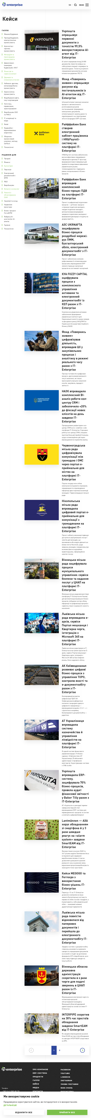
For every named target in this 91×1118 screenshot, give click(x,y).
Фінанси (7, 162)
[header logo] (12, 6)
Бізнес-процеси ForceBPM (10, 211)
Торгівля (7, 225)
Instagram (66, 1080)
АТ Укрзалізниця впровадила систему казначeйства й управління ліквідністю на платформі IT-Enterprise (73, 734)
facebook (66, 1070)
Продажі (7, 158)
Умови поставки (69, 1084)
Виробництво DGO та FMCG (11, 113)
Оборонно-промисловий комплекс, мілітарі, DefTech (11, 139)
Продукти (38, 1077)
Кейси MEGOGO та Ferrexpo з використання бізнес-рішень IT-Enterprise (74, 880)
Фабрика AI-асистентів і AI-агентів (9, 218)
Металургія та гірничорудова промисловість (9, 56)
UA (70, 5)
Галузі (36, 1080)
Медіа (36, 1088)
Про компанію (40, 1069)
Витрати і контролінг (11, 189)
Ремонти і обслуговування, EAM (10, 194)
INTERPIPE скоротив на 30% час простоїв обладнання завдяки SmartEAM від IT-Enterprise (75, 1022)
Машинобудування (11, 34)
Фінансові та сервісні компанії (10, 72)
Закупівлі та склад (10, 201)
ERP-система (40, 1073)
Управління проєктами (8, 205)
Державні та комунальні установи (11, 78)
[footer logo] (12, 1070)
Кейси (36, 1084)
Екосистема (67, 1091)
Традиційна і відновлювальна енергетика (10, 130)
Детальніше (10, 1105)
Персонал (7, 169)
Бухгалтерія (8, 166)
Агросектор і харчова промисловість (9, 48)
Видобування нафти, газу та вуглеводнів (11, 99)
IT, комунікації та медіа (10, 119)
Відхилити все (23, 1112)
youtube (65, 1073)
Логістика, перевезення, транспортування (10, 106)
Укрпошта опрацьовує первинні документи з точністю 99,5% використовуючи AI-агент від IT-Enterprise (75, 44)
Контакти (38, 1091)
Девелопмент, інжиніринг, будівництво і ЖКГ (11, 65)
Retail (6, 124)
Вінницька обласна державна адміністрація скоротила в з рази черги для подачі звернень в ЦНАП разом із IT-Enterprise (75, 980)
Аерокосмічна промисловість (9, 93)
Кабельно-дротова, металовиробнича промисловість (11, 85)
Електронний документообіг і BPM (10, 175)
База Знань (67, 1088)
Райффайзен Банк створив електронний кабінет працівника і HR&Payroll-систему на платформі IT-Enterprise (75, 137)
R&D (6, 181)
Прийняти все (67, 1112)
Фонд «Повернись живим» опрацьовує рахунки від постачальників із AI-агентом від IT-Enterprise (75, 88)
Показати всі (9, 147)
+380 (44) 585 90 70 (10, 1091)
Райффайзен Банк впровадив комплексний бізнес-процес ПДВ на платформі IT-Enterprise (74, 188)
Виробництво (9, 185)
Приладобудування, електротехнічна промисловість (11, 40)
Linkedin (65, 1077)
